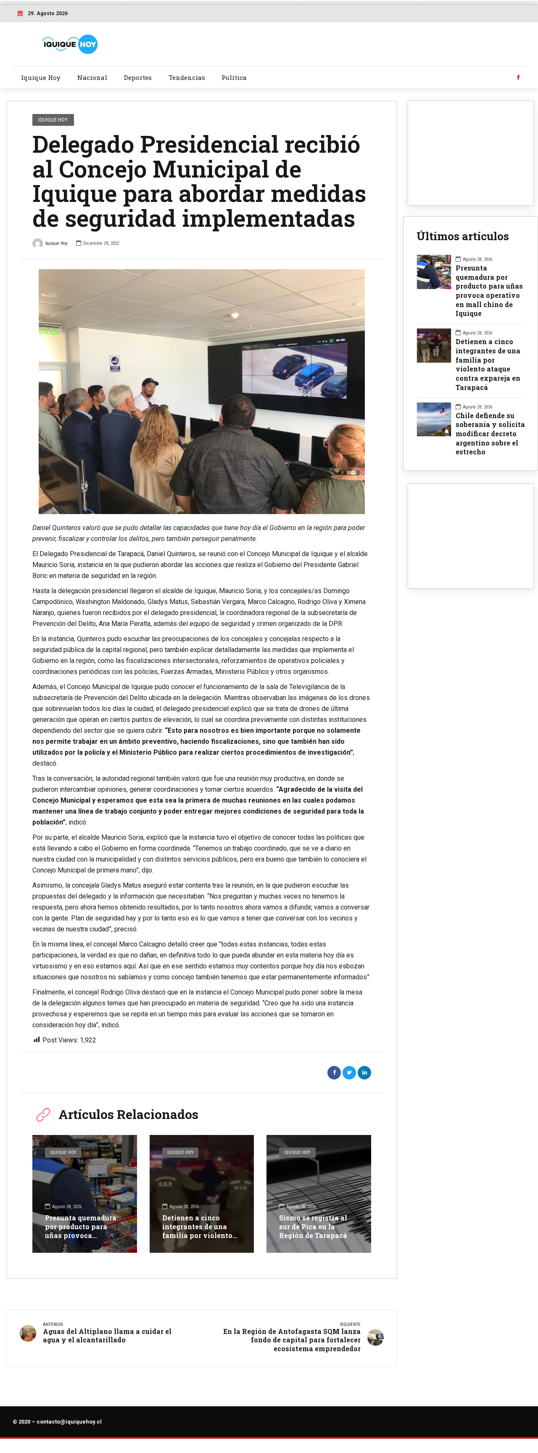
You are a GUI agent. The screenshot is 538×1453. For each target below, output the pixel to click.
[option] (202, 391)
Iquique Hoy (41, 77)
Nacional (92, 77)
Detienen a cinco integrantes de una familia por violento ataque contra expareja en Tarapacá (199, 1235)
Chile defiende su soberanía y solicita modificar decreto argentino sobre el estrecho (490, 433)
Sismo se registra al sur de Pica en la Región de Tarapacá (313, 1226)
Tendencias (187, 77)
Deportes (138, 77)
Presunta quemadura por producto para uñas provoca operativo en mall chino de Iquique (80, 1235)
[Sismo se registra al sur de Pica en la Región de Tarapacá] (319, 1194)
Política (234, 77)
